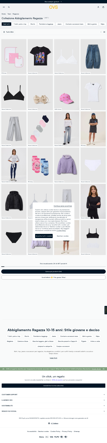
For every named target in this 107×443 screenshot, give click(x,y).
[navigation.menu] (4, 7)
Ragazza (16, 14)
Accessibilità (31, 431)
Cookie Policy (55, 431)
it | (54, 423)
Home (4, 14)
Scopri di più (96, 369)
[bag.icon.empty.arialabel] (103, 7)
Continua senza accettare (63, 206)
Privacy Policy (67, 431)
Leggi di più (53, 358)
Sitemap (77, 431)
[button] (105, 310)
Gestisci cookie (43, 431)
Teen (9, 14)
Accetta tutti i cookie (44, 236)
